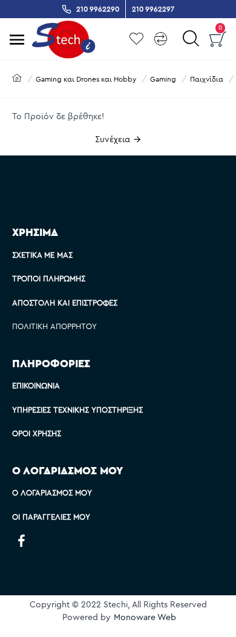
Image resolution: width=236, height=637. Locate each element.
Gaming (163, 78)
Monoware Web (145, 617)
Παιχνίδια (206, 78)
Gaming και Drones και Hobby (86, 78)
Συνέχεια (112, 139)
